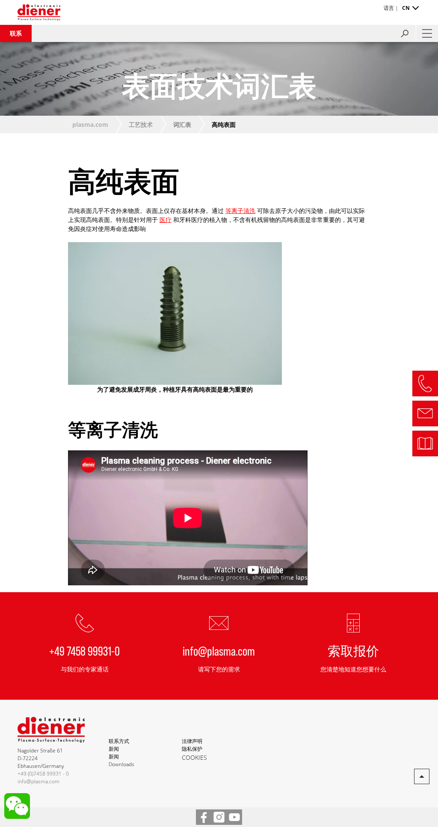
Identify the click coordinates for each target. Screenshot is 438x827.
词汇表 (182, 124)
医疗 (166, 220)
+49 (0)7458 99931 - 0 (43, 773)
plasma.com (90, 124)
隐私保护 (192, 748)
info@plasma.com (219, 650)
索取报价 (353, 650)
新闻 (114, 748)
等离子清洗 (240, 211)
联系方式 (119, 741)
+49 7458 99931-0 (84, 650)
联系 (16, 33)
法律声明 (192, 741)
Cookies (194, 757)
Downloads (121, 764)
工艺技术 (141, 124)
